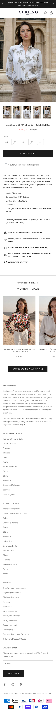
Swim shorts (8, 550)
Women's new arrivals (28, 369)
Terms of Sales (9, 630)
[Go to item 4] (37, 112)
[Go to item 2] (17, 112)
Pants (5, 462)
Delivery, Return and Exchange (16, 634)
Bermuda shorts (10, 466)
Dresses (6, 448)
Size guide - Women (11, 616)
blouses (6, 453)
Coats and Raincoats (11, 485)
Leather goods (9, 494)
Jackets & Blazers (10, 523)
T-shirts (6, 560)
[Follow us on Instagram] (12, 684)
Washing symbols (10, 611)
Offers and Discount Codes (14, 639)
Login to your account (12, 592)
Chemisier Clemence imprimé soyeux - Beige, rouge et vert (19, 350)
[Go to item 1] (7, 112)
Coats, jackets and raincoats (15, 513)
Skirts (5, 476)
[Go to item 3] (27, 112)
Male (35, 288)
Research (7, 602)
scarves (6, 490)
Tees (5, 457)
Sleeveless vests (10, 564)
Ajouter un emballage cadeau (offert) (23, 165)
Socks (5, 573)
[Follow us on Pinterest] (20, 684)
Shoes (5, 555)
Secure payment (10, 625)
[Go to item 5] (47, 112)
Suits (5, 518)
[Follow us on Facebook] (4, 684)
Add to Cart (28, 153)
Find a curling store (11, 597)
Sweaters (7, 480)
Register (13, 673)
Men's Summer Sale (11, 509)
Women (22, 288)
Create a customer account (14, 588)
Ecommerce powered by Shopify (36, 694)
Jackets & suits (9, 443)
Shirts (5, 532)
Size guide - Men (10, 620)
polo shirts (7, 541)
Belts (5, 471)
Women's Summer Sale (13, 439)
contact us (7, 606)
